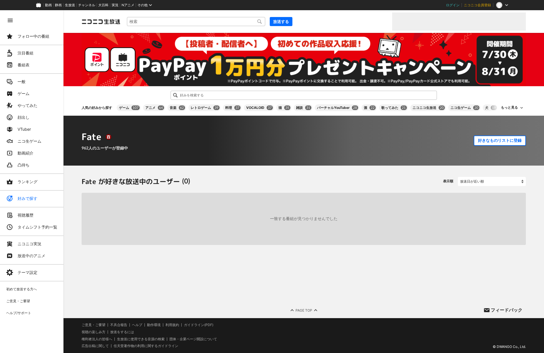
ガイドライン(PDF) (198, 325)
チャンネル (86, 5)
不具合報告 (118, 325)
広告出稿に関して (95, 346)
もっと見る (509, 107)
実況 (115, 5)
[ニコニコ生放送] (101, 21)
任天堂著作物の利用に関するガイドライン (146, 346)
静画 (58, 5)
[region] (31, 181)
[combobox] (196, 21)
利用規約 (172, 325)
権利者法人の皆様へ (97, 339)
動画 (48, 5)
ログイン (453, 5)
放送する (281, 21)
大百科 (103, 5)
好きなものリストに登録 (500, 140)
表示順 (448, 181)
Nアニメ (128, 5)
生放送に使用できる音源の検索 (141, 339)
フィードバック (506, 310)
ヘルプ (137, 325)
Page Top (304, 310)
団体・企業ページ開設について (193, 339)
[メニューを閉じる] (10, 20)
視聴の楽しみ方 (93, 332)
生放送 (70, 5)
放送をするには (122, 332)
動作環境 (154, 325)
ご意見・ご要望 (93, 325)
